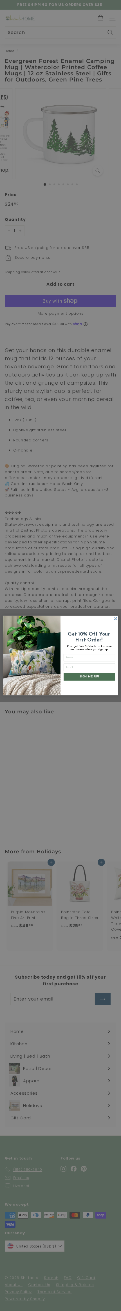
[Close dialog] (115, 618)
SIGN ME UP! (89, 676)
